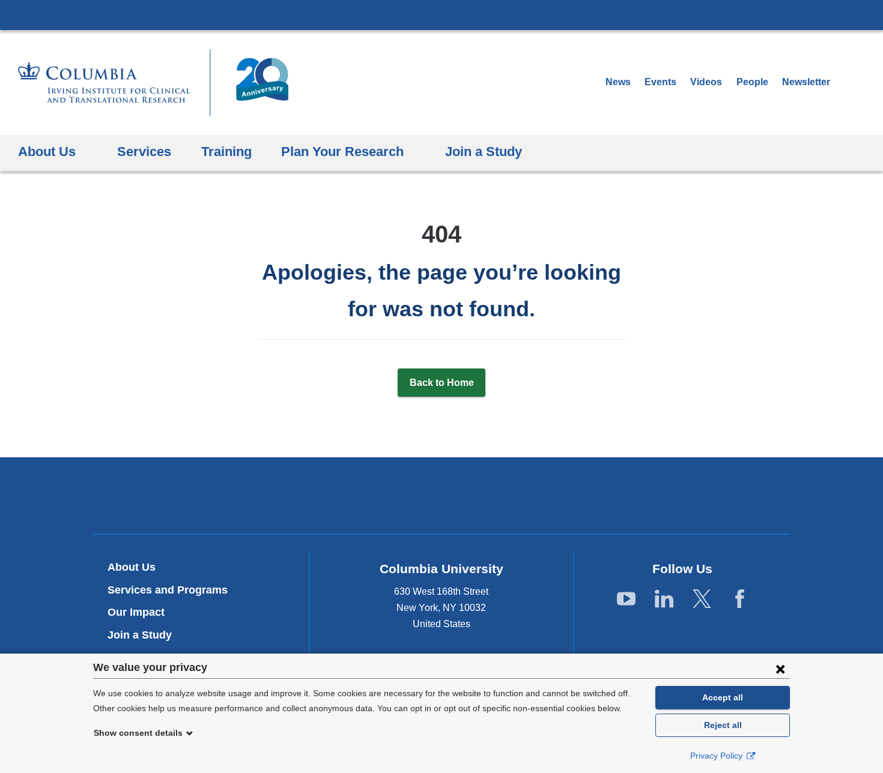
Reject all (723, 725)
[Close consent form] (780, 668)
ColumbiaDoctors (614, 495)
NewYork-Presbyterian (441, 498)
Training (226, 151)
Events (660, 82)
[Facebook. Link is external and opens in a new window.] (740, 599)
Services (144, 151)
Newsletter (810, 82)
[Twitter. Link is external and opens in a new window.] (702, 599)
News (618, 82)
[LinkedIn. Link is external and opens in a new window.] (664, 599)
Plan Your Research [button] (342, 151)
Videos (707, 82)
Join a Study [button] (483, 151)
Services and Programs (168, 590)
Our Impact (136, 612)
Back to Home (442, 382)
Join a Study (140, 635)
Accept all (722, 697)
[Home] (153, 82)
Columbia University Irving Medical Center (441, 14)
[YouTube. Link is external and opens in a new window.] (626, 599)
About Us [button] (47, 151)
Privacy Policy (717, 755)
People (752, 82)
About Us (132, 567)
